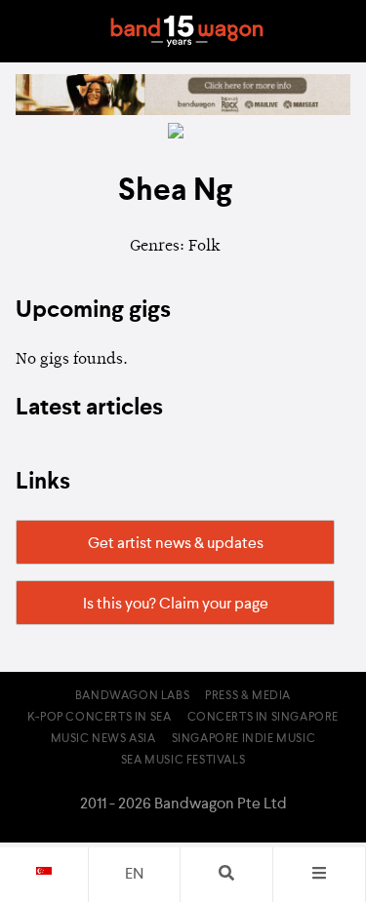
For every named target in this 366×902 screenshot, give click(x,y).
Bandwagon (187, 31)
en (134, 874)
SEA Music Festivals (183, 760)
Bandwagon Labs (132, 696)
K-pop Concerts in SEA (99, 718)
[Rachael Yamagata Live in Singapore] (183, 111)
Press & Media (248, 696)
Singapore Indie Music (244, 739)
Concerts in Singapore (263, 718)
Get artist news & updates (176, 544)
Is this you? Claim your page (175, 604)
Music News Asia (103, 739)
